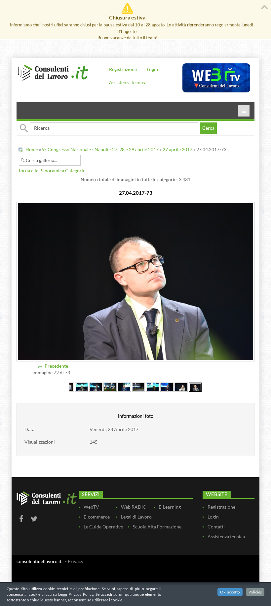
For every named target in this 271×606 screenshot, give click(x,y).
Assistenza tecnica (127, 82)
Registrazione (123, 69)
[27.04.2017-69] (138, 386)
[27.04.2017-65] (81, 386)
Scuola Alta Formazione (157, 526)
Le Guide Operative (103, 526)
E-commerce (97, 517)
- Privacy (74, 561)
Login (152, 69)
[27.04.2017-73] (195, 386)
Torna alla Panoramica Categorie (51, 170)
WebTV (91, 507)
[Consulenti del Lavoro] (53, 72)
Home (31, 149)
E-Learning (170, 507)
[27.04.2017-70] (152, 386)
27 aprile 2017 (177, 149)
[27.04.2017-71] (167, 386)
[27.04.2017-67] (110, 386)
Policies (255, 591)
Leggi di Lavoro (136, 517)
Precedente (56, 366)
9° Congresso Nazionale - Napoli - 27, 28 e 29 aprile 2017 (100, 149)
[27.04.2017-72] (181, 386)
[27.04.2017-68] (124, 386)
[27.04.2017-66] (95, 386)
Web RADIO (133, 507)
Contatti (216, 526)
